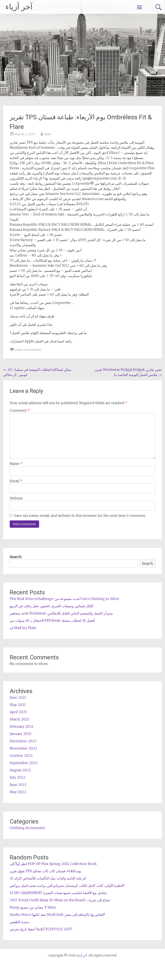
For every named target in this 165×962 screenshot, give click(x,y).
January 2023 (20, 734)
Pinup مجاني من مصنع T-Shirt (33, 907)
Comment (20, 410)
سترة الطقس (19, 922)
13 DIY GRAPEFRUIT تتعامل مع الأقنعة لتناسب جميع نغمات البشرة (58, 893)
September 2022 (24, 763)
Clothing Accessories (27, 828)
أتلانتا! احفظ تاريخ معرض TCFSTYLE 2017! (41, 929)
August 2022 (20, 770)
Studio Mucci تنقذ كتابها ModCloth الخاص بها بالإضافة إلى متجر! (57, 914)
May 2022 (18, 792)
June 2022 (18, 784)
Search (15, 557)
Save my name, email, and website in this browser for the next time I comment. (80, 515)
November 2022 (23, 748)
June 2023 (18, 697)
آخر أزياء (18, 6)
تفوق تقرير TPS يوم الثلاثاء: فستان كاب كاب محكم (45, 871)
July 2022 (17, 777)
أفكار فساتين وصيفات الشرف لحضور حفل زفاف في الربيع (51, 606)
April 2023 (18, 712)
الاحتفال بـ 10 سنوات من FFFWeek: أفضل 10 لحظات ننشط (52, 620)
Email (16, 481)
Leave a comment (27, 350)
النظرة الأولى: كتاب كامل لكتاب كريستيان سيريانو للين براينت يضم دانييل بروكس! (67, 885)
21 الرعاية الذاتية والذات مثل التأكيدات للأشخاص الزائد (48, 878)
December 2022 (23, 741)
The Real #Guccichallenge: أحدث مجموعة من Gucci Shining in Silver (64, 599)
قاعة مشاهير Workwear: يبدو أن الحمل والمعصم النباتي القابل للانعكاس (61, 613)
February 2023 (21, 726)
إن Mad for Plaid (23, 628)
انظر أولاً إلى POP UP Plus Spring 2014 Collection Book (53, 864)
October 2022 (21, 755)
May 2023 (18, 705)
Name (16, 463)
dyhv (47, 134)
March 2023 (19, 719)
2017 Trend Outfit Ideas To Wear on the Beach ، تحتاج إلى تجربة (60, 900)
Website (16, 498)
